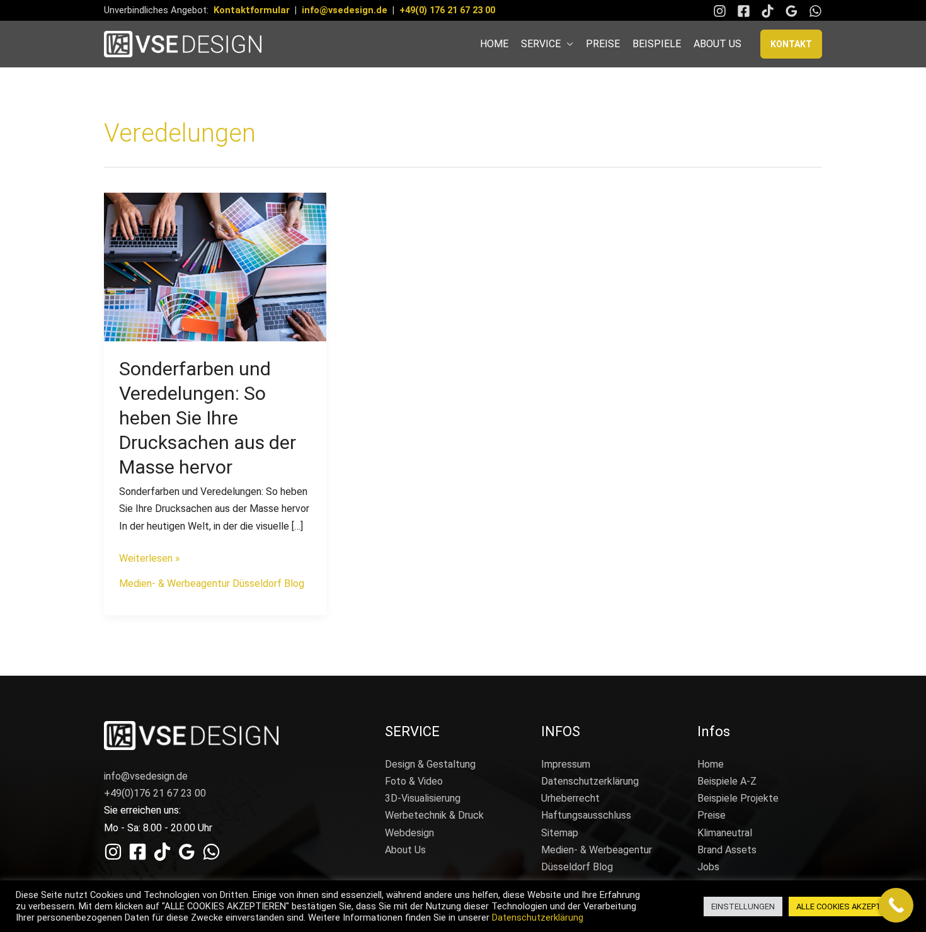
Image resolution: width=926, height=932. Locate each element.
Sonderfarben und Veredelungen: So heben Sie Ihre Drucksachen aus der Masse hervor (207, 418)
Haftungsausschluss (586, 815)
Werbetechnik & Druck (434, 815)
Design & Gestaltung (430, 764)
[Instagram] (719, 11)
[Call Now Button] (896, 905)
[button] (791, 44)
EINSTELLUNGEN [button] (743, 906)
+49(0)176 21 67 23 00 (155, 793)
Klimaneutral (724, 833)
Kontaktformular (252, 10)
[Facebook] (743, 11)
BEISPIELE (656, 44)
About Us (405, 850)
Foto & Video (414, 781)
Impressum (565, 764)
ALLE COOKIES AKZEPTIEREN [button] (849, 906)
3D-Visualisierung (422, 798)
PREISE (603, 44)
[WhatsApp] (815, 11)
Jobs (708, 867)
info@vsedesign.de (344, 10)
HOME (494, 44)
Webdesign (409, 833)
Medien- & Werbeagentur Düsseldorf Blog (211, 583)
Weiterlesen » (149, 557)
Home (710, 764)
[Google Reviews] (791, 11)
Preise (711, 815)
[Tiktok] (767, 11)
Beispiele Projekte (738, 798)
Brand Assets (727, 850)
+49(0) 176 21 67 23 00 (447, 10)
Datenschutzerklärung (590, 781)
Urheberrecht (570, 798)
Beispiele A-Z (727, 781)
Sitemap (559, 833)
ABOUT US (717, 44)
